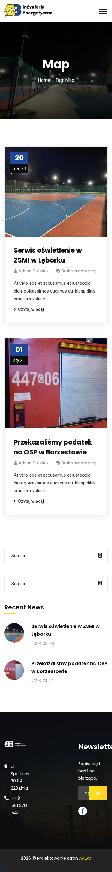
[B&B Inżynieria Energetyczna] (28, 11)
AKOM (85, 858)
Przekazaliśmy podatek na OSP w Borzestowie (53, 447)
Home (44, 80)
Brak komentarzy (79, 271)
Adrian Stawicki (34, 271)
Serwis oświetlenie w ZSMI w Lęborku (48, 255)
